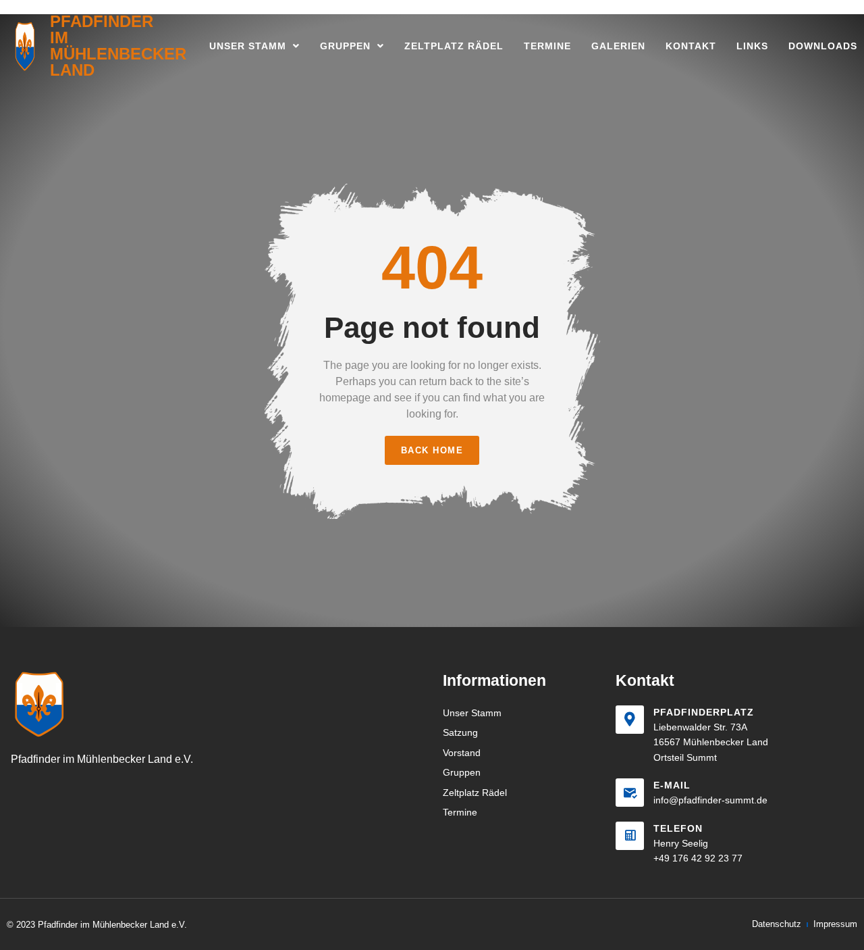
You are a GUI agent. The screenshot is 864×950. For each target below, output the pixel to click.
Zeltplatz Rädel (454, 46)
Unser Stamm (247, 46)
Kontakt (691, 46)
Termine (547, 46)
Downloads (822, 46)
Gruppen (345, 46)
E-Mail (672, 785)
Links (752, 46)
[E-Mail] (630, 792)
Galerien (618, 46)
